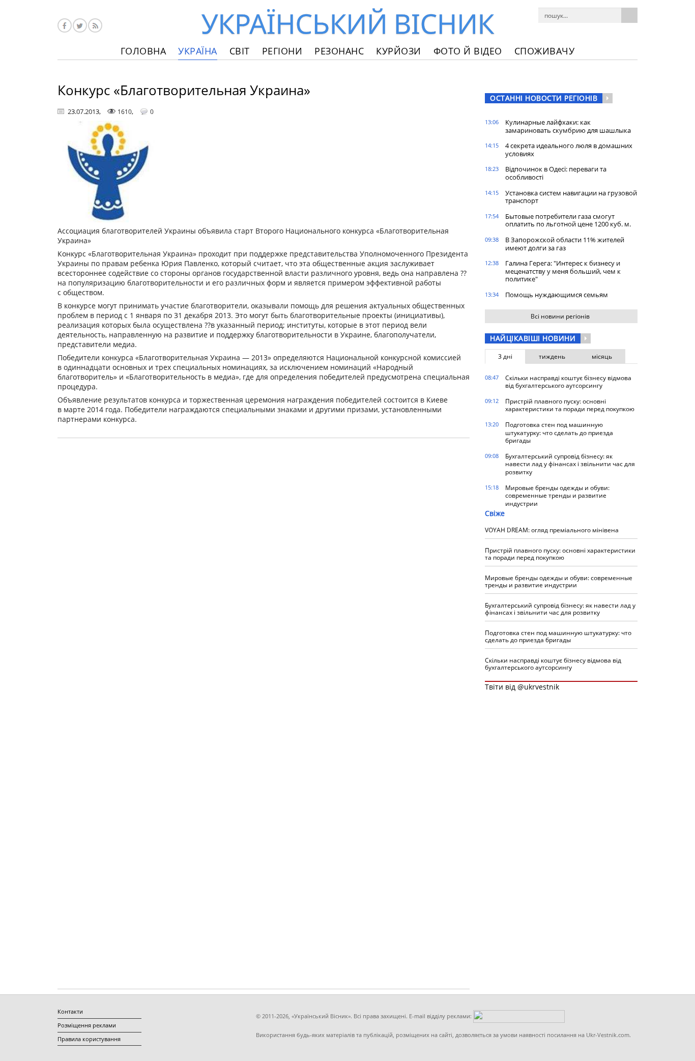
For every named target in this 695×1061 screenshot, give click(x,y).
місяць (602, 356)
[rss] (95, 25)
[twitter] (80, 25)
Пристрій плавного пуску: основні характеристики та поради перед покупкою (569, 405)
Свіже (495, 513)
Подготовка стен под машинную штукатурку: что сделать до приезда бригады (559, 432)
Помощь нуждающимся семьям (556, 294)
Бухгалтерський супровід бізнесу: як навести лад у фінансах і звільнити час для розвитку (570, 464)
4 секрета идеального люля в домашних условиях (568, 149)
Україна (197, 51)
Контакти (70, 1011)
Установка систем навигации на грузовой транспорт (571, 197)
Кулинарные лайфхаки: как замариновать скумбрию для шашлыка (568, 126)
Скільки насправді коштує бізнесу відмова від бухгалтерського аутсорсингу (568, 382)
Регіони (282, 51)
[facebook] (64, 25)
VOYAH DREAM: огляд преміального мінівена (552, 530)
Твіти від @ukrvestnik (522, 687)
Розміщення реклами (86, 1025)
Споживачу (544, 51)
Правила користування (89, 1039)
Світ (239, 51)
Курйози (398, 51)
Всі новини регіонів (560, 316)
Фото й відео (467, 51)
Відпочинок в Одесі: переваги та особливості (555, 173)
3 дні (505, 356)
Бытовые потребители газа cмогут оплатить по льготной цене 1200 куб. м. (568, 220)
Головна (143, 51)
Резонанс (339, 51)
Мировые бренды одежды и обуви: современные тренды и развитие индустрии (557, 495)
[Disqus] (263, 575)
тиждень (552, 356)
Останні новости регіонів (543, 98)
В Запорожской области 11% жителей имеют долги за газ (564, 243)
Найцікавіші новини (532, 338)
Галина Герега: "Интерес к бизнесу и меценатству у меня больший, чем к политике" (563, 271)
